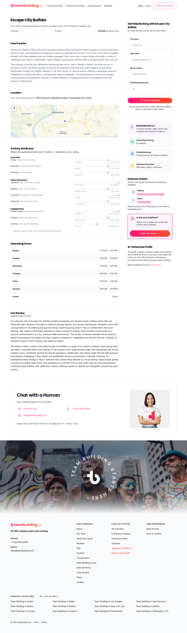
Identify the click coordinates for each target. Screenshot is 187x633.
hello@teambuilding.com (35, 415)
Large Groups (94, 6)
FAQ (78, 548)
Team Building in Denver (64, 606)
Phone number (136, 68)
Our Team (81, 534)
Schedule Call (30, 409)
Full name (134, 39)
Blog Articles (153, 529)
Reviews (80, 543)
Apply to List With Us (122, 548)
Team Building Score (86, 563)
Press (79, 577)
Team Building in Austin (22, 601)
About (79, 529)
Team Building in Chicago (23, 611)
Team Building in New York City (109, 606)
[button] (14, 108)
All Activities (118, 529)
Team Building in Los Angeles (108, 601)
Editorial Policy (84, 568)
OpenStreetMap (100, 136)
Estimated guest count (139, 83)
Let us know (155, 265)
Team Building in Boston (22, 606)
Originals (108, 6)
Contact (80, 553)
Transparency (83, 558)
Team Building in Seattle (147, 606)
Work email (135, 54)
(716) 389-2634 (143, 202)
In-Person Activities (75, 6)
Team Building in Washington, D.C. (152, 611)
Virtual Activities (55, 6)
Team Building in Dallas (63, 601)
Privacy (44, 622)
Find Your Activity (164, 6)
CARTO (116, 136)
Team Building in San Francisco (151, 601)
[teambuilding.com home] (27, 6)
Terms (36, 622)
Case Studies (83, 573)
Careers (80, 582)
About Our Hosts (85, 539)
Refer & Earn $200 (121, 553)
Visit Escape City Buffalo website (150, 194)
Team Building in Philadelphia (108, 611)
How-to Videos (154, 534)
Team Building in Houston (64, 611)
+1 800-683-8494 (81, 409)
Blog (141, 6)
